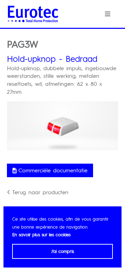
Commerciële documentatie (53, 170)
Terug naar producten (40, 192)
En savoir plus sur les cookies (41, 234)
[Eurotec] (33, 13)
